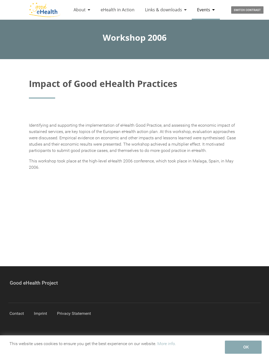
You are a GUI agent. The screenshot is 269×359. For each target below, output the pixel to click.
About (80, 10)
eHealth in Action (117, 10)
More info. (166, 343)
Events (203, 10)
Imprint (40, 313)
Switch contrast (247, 10)
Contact (16, 313)
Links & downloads (163, 10)
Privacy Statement (74, 313)
